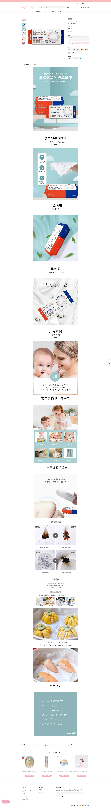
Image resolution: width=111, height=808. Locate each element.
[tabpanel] (64, 767)
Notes (69, 35)
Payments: (70, 47)
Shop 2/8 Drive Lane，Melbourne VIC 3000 (29, 791)
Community (41, 790)
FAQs (40, 794)
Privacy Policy (24, 798)
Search (69, 7)
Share (69, 56)
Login (79, 3)
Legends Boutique (29, 7)
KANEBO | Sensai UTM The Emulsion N (81, 771)
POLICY (23, 793)
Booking (40, 792)
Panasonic (64, 769)
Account (40, 789)
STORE (23, 789)
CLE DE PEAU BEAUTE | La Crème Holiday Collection (29, 771)
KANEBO (81, 769)
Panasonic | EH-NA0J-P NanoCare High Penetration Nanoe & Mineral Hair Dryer (64, 771)
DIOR (47, 769)
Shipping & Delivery (25, 794)
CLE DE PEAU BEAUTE (29, 769)
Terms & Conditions (25, 799)
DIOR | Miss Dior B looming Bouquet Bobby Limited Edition (47, 771)
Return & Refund (25, 796)
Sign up (75, 3)
